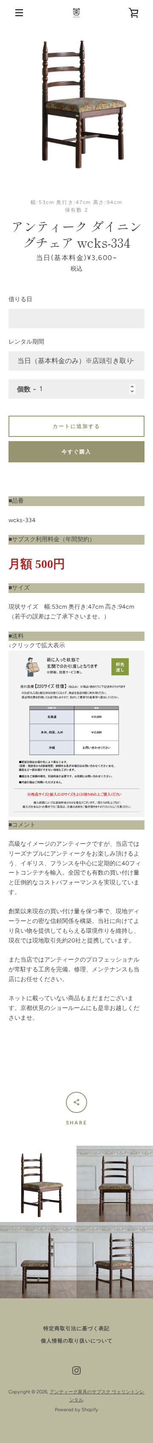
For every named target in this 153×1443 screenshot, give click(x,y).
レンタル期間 (26, 341)
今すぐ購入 (76, 452)
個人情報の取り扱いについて (77, 1341)
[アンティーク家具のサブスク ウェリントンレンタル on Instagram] (76, 1370)
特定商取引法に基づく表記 (76, 1328)
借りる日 (20, 299)
